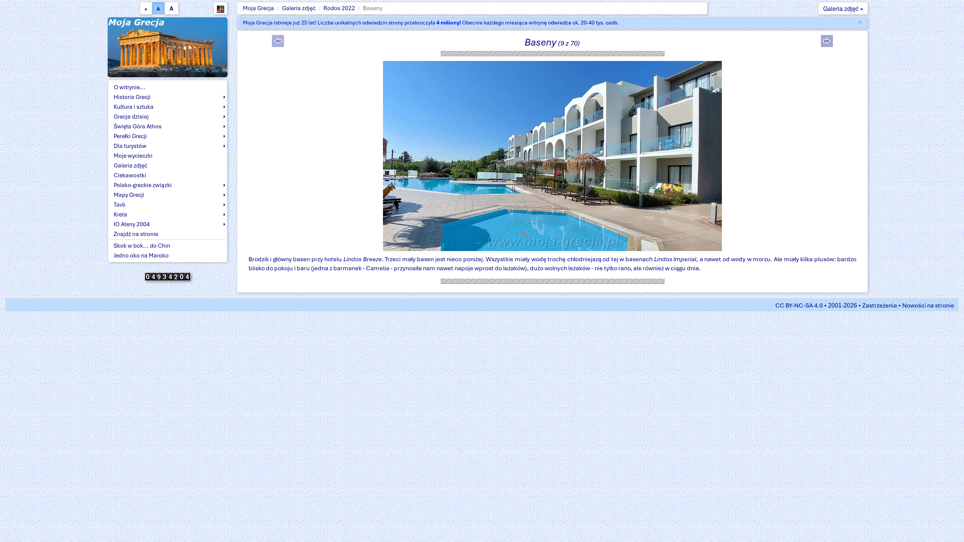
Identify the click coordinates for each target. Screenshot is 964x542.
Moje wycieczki (133, 156)
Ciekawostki (130, 175)
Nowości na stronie (928, 305)
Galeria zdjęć (299, 8)
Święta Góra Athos (138, 126)
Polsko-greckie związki (143, 185)
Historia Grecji (132, 97)
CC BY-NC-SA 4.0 (799, 305)
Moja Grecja (258, 8)
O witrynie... (129, 87)
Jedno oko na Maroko (141, 255)
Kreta (120, 214)
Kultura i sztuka (134, 107)
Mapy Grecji (129, 195)
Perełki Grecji (130, 136)
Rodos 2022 (339, 8)
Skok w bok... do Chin (142, 246)
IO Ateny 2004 (132, 224)
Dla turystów (130, 146)
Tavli (119, 205)
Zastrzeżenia (879, 305)
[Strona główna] (167, 47)
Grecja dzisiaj (131, 116)
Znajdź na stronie (136, 234)
